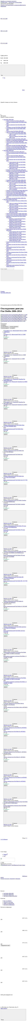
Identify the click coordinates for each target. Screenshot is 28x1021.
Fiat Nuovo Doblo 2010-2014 (10, 199)
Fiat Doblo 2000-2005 (8, 119)
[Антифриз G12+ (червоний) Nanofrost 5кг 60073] (15, 402)
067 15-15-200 (4, 18)
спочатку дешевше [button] (14, 326)
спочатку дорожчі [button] (5, 328)
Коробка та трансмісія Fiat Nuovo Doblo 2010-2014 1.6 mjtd (17, 222)
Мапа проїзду (4, 1008)
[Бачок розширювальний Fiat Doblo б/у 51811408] (15, 602)
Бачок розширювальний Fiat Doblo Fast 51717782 (15, 480)
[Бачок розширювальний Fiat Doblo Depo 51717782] (15, 425)
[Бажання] (14, 96)
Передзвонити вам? (5, 945)
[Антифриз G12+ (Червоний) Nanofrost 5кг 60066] (15, 380)
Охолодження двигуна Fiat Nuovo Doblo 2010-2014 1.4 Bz (17, 240)
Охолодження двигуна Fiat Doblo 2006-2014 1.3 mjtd (17, 162)
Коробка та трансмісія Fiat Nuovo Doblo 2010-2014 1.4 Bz (17, 227)
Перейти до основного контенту (8, 1)
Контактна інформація (8, 904)
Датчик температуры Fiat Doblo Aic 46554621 (14, 781)
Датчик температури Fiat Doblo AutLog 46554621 (15, 707)
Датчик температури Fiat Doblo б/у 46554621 (14, 757)
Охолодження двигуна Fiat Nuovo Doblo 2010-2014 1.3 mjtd (17, 232)
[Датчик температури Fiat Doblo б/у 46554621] (15, 752)
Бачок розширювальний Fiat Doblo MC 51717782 (15, 580)
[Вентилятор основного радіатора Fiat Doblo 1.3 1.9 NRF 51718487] (15, 653)
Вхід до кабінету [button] (7, 900)
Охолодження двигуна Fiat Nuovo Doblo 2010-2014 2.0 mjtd (17, 237)
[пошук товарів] (12, 275)
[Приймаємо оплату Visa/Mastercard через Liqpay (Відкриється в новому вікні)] (13, 865)
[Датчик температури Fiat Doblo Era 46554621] (15, 728)
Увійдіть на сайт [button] (7, 352)
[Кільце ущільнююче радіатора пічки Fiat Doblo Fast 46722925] (15, 802)
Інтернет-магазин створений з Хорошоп (10, 878)
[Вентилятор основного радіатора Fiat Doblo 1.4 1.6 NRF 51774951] (15, 678)
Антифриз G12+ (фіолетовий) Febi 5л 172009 (14, 334)
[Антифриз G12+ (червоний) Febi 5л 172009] (15, 355)
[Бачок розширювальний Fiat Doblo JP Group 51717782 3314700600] (15, 552)
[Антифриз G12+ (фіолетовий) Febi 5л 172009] (15, 331)
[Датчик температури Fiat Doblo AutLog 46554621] (15, 704)
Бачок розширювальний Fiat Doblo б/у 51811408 (15, 606)
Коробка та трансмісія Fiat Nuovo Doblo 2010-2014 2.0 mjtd (17, 224)
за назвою (3, 325)
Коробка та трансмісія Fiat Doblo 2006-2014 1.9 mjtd (17, 175)
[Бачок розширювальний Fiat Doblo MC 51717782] (15, 577)
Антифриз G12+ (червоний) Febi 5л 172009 (14, 358)
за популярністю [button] (4, 326)
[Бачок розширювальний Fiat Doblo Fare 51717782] (15, 451)
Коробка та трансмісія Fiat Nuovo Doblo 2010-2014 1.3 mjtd (17, 219)
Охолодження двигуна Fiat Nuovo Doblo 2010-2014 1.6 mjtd (17, 235)
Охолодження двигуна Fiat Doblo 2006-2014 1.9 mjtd (17, 165)
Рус (4, 77)
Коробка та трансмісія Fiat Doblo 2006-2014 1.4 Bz (17, 178)
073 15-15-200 (4, 43)
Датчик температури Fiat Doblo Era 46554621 (14, 731)
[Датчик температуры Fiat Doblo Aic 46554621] (15, 778)
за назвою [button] (12, 328)
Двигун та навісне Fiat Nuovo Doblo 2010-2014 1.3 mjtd (18, 204)
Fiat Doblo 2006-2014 (8, 150)
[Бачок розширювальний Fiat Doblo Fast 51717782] (15, 477)
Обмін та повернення (15, 5)
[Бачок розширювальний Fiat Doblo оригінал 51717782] (15, 627)
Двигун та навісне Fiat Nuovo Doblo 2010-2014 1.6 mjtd (18, 206)
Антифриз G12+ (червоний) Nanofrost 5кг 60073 (15, 404)
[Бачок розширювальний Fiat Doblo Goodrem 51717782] (15, 501)
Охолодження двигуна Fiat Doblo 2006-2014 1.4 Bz (17, 168)
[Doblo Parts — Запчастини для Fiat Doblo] (8, 861)
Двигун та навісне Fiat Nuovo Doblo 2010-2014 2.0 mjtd (18, 209)
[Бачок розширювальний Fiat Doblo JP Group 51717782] (15, 526)
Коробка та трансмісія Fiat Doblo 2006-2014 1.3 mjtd (17, 173)
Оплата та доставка (5, 5)
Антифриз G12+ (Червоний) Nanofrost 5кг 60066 (15, 381)
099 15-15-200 (4, 31)
